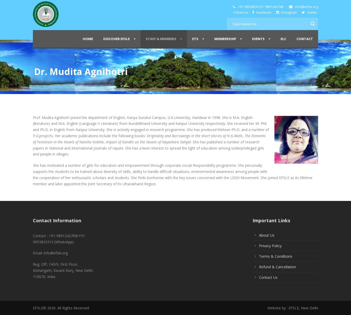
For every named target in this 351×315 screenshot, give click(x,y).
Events (258, 38)
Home (88, 38)
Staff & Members (161, 38)
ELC (283, 38)
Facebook (263, 12)
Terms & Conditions (275, 256)
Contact (305, 38)
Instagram (289, 12)
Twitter (311, 12)
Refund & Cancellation (277, 266)
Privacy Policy (270, 245)
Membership (225, 38)
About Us (266, 235)
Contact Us (268, 277)
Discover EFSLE (116, 38)
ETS (195, 38)
